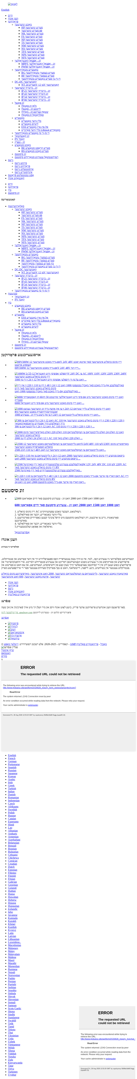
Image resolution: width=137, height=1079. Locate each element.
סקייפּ (4, 656)
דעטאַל (18, 532)
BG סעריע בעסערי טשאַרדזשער (38, 72)
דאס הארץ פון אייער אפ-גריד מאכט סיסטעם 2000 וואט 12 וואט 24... (50, 482)
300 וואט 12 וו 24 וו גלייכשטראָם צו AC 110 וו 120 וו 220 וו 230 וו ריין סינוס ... (55, 426)
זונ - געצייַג (20, 142)
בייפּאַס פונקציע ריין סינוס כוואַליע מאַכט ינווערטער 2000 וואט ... (47, 458)
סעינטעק (12, 293)
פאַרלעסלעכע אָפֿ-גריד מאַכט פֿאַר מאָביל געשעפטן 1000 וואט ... (47, 391)
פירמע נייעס (21, 163)
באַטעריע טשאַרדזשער (26, 69)
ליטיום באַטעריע (29, 124)
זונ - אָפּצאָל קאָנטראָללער (28, 60)
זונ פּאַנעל (19, 102)
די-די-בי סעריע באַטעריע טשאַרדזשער (40, 78)
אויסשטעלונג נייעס (24, 169)
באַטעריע (19, 118)
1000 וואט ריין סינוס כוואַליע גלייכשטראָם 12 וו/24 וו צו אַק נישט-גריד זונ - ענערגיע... (57, 414)
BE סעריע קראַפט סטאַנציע (35, 148)
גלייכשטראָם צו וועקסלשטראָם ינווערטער (76, 573)
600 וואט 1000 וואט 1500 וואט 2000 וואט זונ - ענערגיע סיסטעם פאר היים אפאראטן (67, 505)
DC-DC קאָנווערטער (26, 81)
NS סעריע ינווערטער (32, 48)
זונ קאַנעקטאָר (22, 136)
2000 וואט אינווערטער (42, 573)
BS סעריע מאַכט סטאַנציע (35, 151)
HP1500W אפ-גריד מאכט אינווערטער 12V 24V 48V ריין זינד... (47, 367)
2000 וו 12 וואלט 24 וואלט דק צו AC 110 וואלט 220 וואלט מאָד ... (49, 438)
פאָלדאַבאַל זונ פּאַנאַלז (32, 115)
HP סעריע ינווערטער (32, 27)
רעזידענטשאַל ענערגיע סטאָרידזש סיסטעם (36, 157)
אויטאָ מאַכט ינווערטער (37, 576)
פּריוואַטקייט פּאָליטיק (19, 594)
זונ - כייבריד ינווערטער (26, 87)
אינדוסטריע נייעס (23, 172)
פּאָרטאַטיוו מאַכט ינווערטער (113, 573)
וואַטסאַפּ (6, 653)
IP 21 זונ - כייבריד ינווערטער (35, 90)
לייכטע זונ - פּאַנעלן (31, 108)
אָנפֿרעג (26, 532)
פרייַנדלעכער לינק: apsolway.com (16, 612)
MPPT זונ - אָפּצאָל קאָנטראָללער (38, 63)
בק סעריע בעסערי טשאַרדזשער (37, 263)
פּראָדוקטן (13, 21)
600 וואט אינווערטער (12, 576)
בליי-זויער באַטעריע (31, 121)
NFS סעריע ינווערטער (32, 57)
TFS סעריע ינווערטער (32, 51)
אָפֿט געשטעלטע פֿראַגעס (21, 175)
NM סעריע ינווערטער (32, 45)
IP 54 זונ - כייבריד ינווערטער (35, 96)
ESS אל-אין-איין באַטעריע (34, 127)
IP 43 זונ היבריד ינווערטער (34, 93)
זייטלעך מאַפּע (11, 644)
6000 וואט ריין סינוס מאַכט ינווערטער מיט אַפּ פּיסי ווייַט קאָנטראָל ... (49, 403)
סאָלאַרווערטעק (16, 206)
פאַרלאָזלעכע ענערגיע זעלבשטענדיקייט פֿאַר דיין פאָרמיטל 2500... (48, 470)
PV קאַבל (20, 139)
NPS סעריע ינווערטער (32, 54)
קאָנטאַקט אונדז (16, 178)
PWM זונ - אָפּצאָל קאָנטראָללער (37, 66)
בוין (9, 190)
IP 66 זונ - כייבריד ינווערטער (35, 99)
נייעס (10, 160)
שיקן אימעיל (7, 650)
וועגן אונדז (13, 18)
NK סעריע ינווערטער (32, 33)
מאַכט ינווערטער (23, 24)
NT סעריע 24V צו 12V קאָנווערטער (40, 84)
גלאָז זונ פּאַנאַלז (29, 105)
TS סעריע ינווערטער (32, 42)
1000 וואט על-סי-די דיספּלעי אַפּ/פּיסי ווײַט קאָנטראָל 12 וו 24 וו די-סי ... (51, 379)
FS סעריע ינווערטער (31, 36)
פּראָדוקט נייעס (22, 166)
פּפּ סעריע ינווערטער (31, 30)
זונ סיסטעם (20, 154)
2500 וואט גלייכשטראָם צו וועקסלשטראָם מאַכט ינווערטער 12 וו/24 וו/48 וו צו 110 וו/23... (60, 450)
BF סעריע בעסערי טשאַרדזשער (37, 75)
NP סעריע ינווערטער (32, 39)
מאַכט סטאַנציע (23, 145)
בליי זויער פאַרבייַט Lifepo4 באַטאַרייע (40, 130)
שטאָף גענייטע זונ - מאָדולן (34, 111)
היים (10, 15)
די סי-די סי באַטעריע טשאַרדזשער (32, 133)
